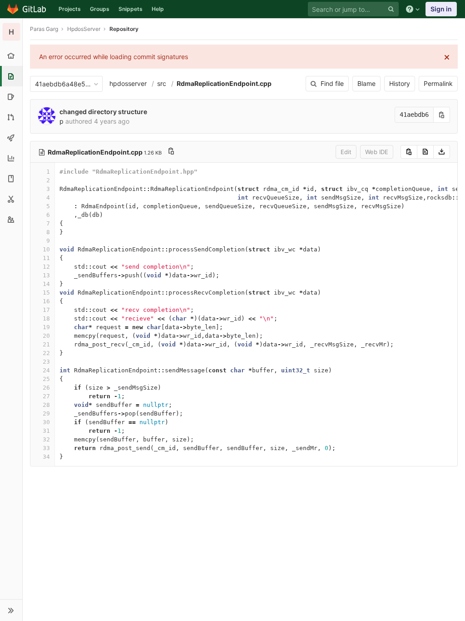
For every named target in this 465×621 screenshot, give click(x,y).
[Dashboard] (27, 9)
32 (46, 439)
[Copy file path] (171, 152)
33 (46, 448)
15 (46, 292)
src (161, 83)
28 (46, 404)
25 (46, 379)
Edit (346, 151)
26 (46, 387)
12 (46, 266)
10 (46, 249)
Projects (70, 8)
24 (46, 370)
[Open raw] (425, 152)
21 (46, 344)
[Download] (441, 152)
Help (158, 8)
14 (46, 283)
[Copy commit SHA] (442, 115)
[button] (11, 610)
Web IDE (376, 151)
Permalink (438, 83)
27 (46, 396)
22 (46, 353)
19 (46, 327)
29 (46, 413)
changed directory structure (103, 111)
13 (46, 275)
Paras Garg (44, 28)
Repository (124, 28)
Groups (99, 8)
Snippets (131, 8)
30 (46, 422)
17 (46, 309)
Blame (366, 83)
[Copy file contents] (409, 152)
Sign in (441, 9)
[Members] (11, 219)
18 (46, 318)
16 (46, 301)
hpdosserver (128, 83)
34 (46, 456)
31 (46, 430)
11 (46, 258)
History (399, 83)
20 (46, 335)
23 (46, 361)
